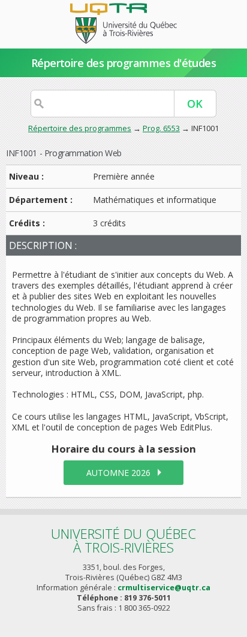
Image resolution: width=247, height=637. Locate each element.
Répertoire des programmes (79, 128)
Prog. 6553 (161, 128)
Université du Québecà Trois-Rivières (123, 540)
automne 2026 (118, 472)
